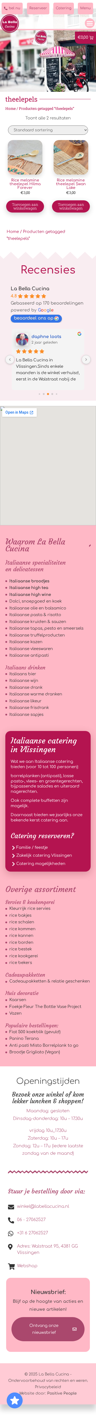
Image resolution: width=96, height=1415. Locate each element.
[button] (90, 23)
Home (10, 108)
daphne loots (46, 336)
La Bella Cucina (30, 288)
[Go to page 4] (56, 394)
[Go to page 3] (52, 394)
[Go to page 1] (44, 394)
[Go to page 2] (48, 394)
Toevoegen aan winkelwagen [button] (25, 206)
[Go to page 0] (39, 394)
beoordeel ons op (33, 318)
